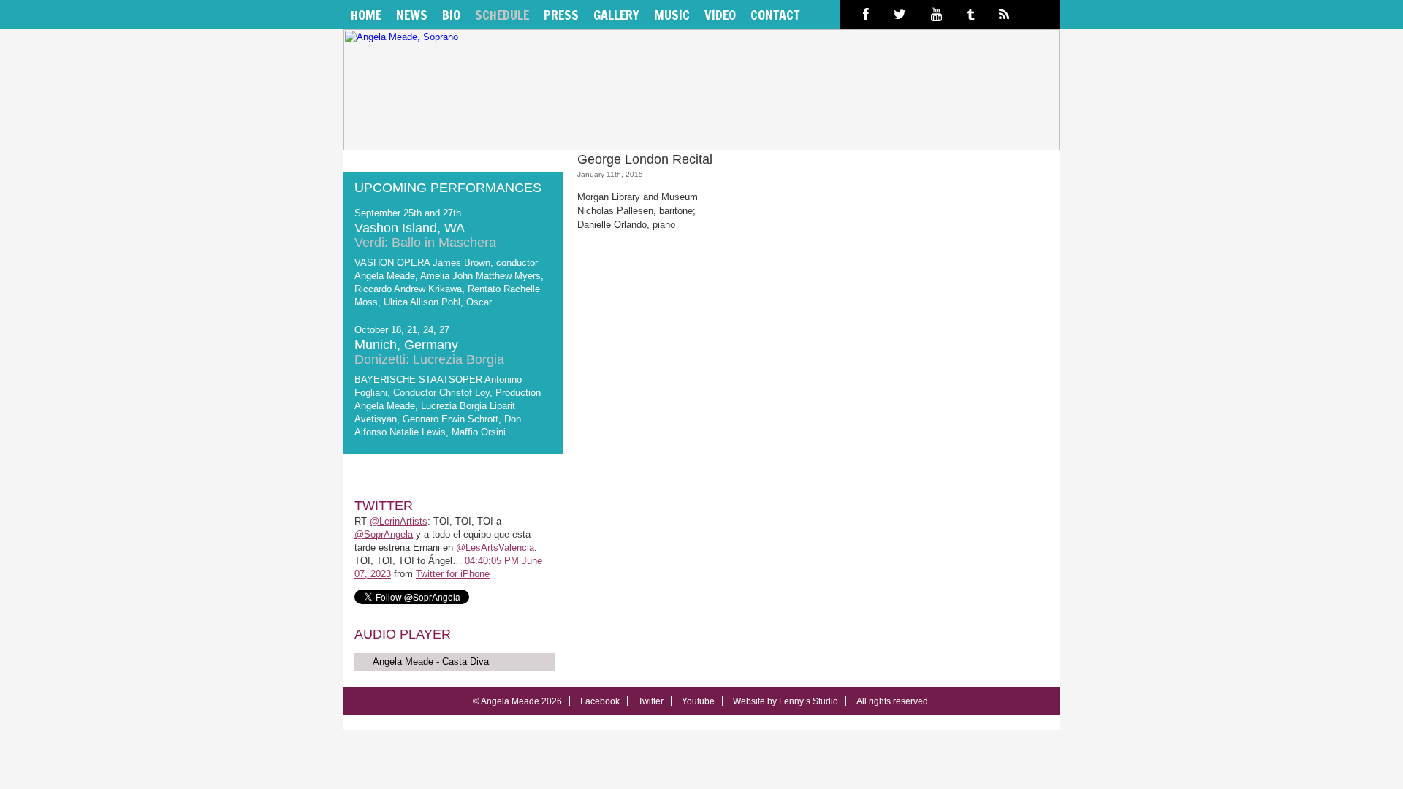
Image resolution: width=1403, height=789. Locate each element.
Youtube (698, 701)
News (411, 14)
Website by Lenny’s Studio (785, 701)
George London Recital (644, 159)
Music (672, 14)
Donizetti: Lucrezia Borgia (429, 359)
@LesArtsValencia (495, 547)
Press (561, 14)
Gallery (616, 14)
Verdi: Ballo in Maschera (425, 242)
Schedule (502, 14)
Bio (451, 14)
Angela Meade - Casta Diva (431, 661)
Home (366, 14)
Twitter (651, 701)
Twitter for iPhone (453, 573)
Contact (774, 14)
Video (720, 14)
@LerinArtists (398, 521)
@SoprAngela (383, 534)
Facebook (600, 701)
